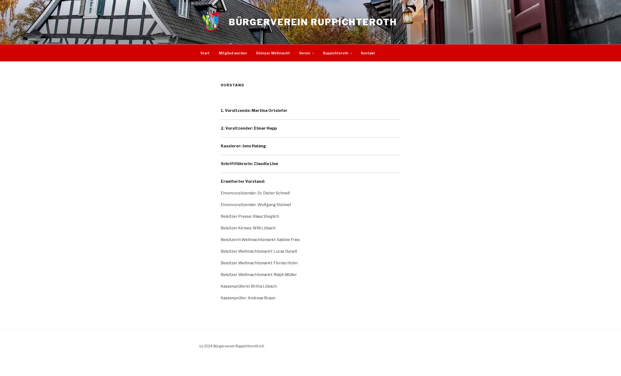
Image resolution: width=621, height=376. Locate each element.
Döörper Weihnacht (273, 53)
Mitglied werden (233, 53)
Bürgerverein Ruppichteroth (313, 22)
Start (205, 53)
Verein (304, 53)
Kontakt (368, 53)
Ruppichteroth (335, 53)
